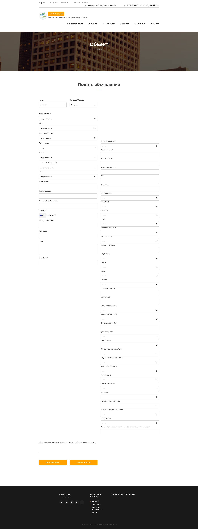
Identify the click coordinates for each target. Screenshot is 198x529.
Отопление (105, 392)
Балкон (103, 271)
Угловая (104, 280)
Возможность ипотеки (109, 314)
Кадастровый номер (108, 288)
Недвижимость (75, 24)
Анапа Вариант (65, 494)
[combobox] (53, 104)
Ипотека (155, 24)
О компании (109, 24)
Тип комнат (105, 202)
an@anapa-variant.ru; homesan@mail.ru (102, 5)
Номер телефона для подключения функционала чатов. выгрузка (125, 427)
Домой (99, 49)
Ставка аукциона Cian (109, 323)
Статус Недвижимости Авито (112, 349)
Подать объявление (59, 3)
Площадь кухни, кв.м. (108, 167)
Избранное (139, 24)
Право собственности (109, 366)
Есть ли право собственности (112, 409)
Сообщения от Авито (109, 306)
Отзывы (125, 24)
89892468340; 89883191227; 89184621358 (143, 5)
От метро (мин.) (44, 163)
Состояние (105, 210)
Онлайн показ (106, 340)
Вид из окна (105, 254)
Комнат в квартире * (108, 141)
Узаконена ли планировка (110, 401)
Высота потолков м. (108, 245)
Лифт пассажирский (108, 228)
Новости (93, 24)
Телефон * (42, 210)
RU (40, 3)
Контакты (95, 501)
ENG (43, 3)
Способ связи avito (108, 384)
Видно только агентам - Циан (112, 358)
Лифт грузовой (106, 236)
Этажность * (105, 184)
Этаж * (103, 176)
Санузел (104, 262)
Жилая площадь (107, 158)
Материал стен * (107, 193)
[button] (80, 3)
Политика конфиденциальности (105, 524)
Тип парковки (106, 375)
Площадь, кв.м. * (107, 150)
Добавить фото (84, 462)
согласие (70, 442)
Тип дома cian (106, 418)
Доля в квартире (107, 332)
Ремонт (103, 219)
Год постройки (106, 297)
